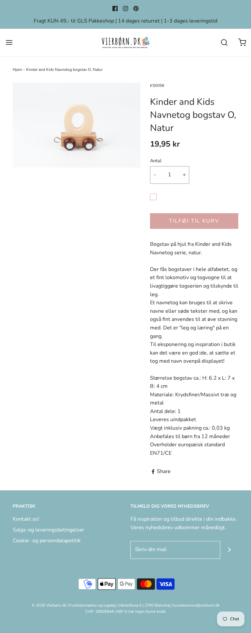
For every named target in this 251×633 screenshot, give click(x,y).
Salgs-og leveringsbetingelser (48, 529)
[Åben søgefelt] (224, 43)
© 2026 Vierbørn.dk (49, 605)
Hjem (17, 69)
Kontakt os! (26, 519)
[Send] (229, 550)
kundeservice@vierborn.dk (197, 605)
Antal (155, 160)
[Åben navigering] (9, 43)
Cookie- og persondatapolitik (47, 540)
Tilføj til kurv (194, 221)
